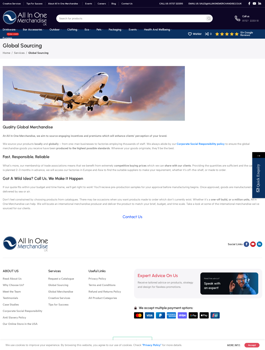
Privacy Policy (97, 278)
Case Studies (11, 304)
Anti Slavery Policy (14, 317)
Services (19, 53)
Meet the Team (12, 291)
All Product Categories (103, 298)
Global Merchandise (60, 291)
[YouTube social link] (254, 3)
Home (6, 53)
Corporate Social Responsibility (22, 311)
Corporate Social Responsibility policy (201, 144)
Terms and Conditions (102, 285)
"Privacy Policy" (151, 345)
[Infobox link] (238, 34)
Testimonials (10, 298)
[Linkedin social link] (259, 3)
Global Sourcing (58, 285)
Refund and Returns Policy (105, 291)
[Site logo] (25, 18)
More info (234, 345)
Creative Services (59, 298)
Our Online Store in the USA (20, 324)
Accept (252, 345)
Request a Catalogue (61, 278)
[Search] (209, 18)
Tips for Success (58, 304)
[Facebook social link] (249, 3)
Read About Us (12, 278)
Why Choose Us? (13, 285)
